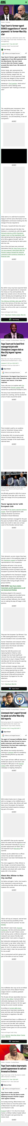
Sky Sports (12, 509)
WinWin (3, 925)
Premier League (16, 315)
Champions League (9, 560)
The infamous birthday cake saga (11, 301)
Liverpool (22, 709)
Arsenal (3, 1111)
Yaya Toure (8, 315)
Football (8, 22)
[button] (26, 53)
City (23, 385)
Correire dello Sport (15, 1008)
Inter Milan (10, 999)
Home (2, 22)
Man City (23, 315)
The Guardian (13, 83)
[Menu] (26, 2)
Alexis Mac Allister (15, 1035)
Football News (15, 340)
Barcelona (17, 848)
